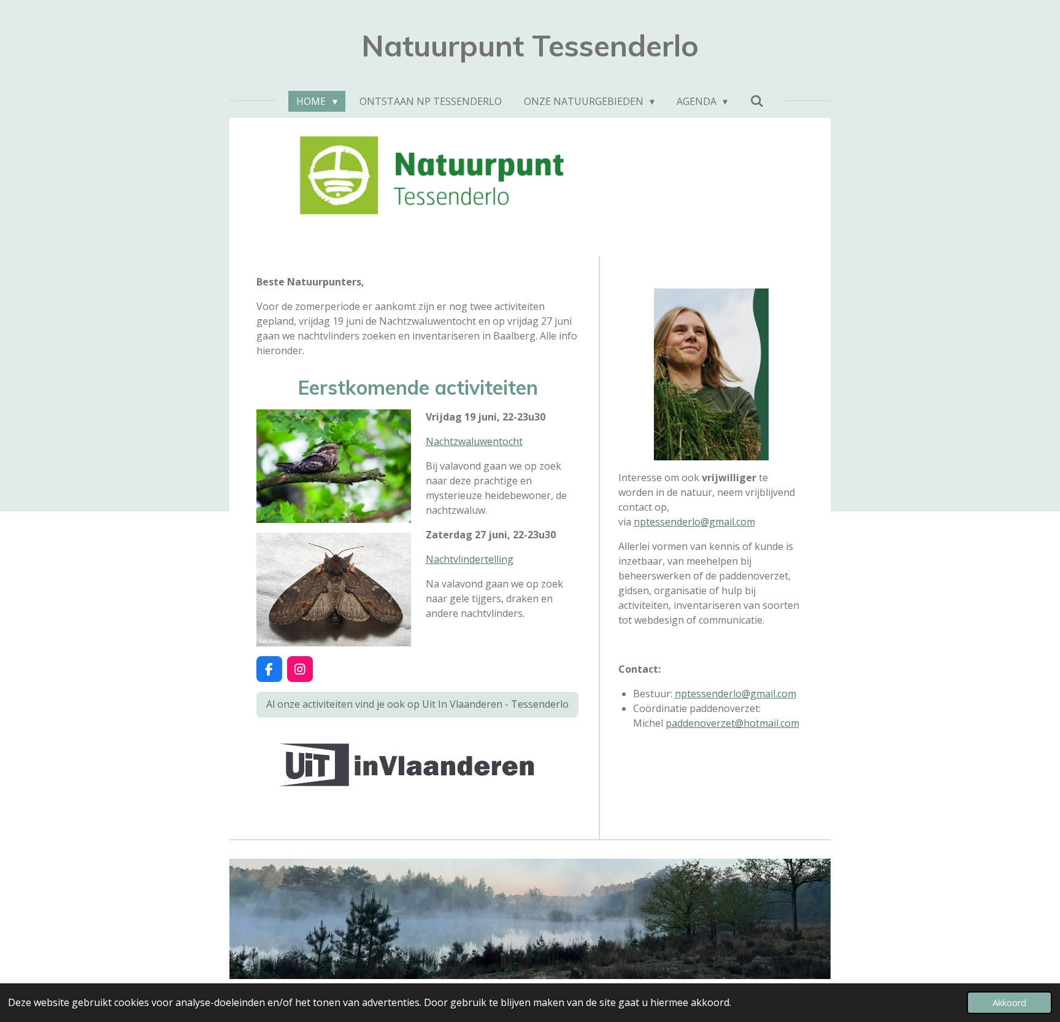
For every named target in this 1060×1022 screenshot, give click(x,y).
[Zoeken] (756, 100)
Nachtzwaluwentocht (474, 441)
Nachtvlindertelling (469, 559)
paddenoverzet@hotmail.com (732, 723)
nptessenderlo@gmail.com (694, 521)
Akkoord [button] (1009, 1002)
